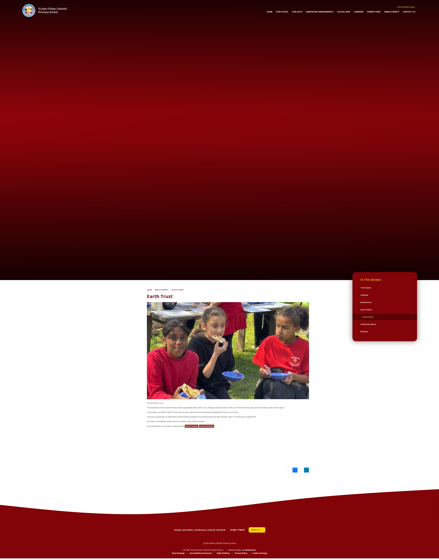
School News (177, 290)
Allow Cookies (191, 426)
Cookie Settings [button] (259, 553)
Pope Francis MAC (406, 7)
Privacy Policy (241, 553)
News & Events (162, 290)
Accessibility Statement (201, 553)
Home (149, 290)
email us (256, 530)
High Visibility (223, 553)
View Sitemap (178, 553)
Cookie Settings (206, 426)
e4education (250, 550)
